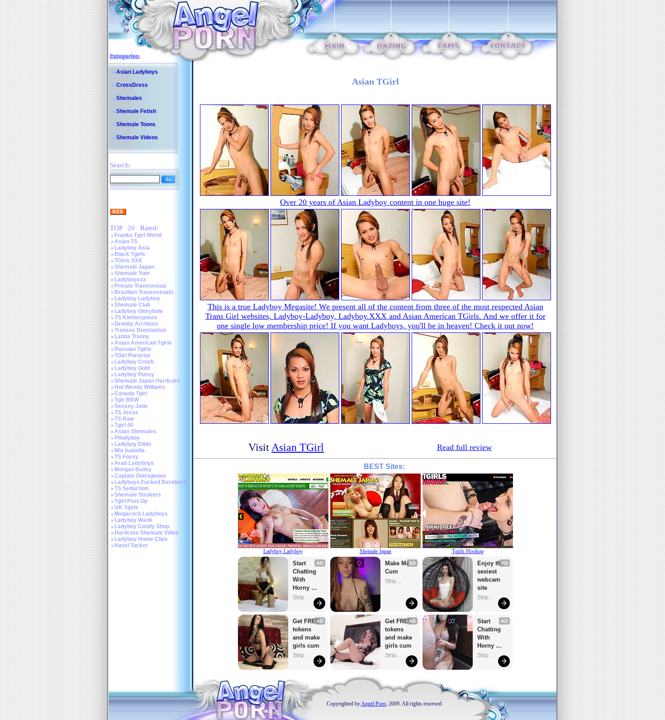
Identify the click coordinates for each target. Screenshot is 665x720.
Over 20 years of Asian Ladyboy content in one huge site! (375, 202)
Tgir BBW (126, 400)
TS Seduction (131, 488)
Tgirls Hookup (468, 551)
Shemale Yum (132, 273)
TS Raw (124, 419)
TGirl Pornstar (132, 355)
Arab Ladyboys (134, 463)
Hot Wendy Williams (140, 387)
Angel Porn (373, 704)
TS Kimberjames (135, 317)
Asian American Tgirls (143, 343)
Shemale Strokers (137, 495)
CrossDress (132, 85)
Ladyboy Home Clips (141, 539)
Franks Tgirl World (138, 235)
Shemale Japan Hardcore (147, 381)
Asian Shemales (135, 431)
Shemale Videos (137, 137)
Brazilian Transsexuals (143, 292)
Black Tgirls (129, 254)
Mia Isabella (129, 450)
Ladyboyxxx (130, 279)
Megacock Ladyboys (141, 514)
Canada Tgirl (130, 393)
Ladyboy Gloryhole (138, 311)
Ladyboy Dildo (132, 444)
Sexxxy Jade (131, 406)
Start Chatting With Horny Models (305, 576)
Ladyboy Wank (133, 520)
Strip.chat (302, 597)
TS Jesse (126, 412)
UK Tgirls (126, 507)
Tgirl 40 (123, 425)
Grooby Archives (136, 324)
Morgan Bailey (133, 469)
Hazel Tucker (131, 545)
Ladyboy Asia (132, 248)
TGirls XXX (128, 260)
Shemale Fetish (136, 111)
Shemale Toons (136, 124)
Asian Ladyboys (137, 72)
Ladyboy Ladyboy (137, 298)
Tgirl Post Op (130, 501)
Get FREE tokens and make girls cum (306, 633)
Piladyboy (127, 438)
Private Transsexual (140, 286)
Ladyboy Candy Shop (141, 526)
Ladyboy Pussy (134, 374)
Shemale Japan (134, 267)
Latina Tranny (131, 336)
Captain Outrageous (140, 476)
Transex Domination (140, 330)
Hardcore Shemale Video (146, 533)
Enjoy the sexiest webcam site (490, 575)
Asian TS (126, 241)
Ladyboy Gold (132, 368)
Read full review (464, 447)
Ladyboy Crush (134, 362)
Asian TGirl (297, 447)
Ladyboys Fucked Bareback (150, 482)
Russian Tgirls (133, 349)
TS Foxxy (126, 457)
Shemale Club (132, 305)
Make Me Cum (398, 567)
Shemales (129, 98)
